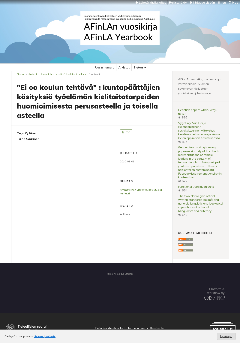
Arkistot (124, 67)
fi (219, 2)
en (224, 2)
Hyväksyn (226, 336)
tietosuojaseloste (45, 336)
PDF (127, 132)
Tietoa (139, 67)
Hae (235, 2)
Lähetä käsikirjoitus (152, 2)
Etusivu (21, 74)
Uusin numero (104, 67)
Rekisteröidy (178, 2)
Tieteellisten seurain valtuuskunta (141, 328)
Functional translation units (196, 186)
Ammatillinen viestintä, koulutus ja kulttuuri (64, 74)
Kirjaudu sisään (204, 2)
